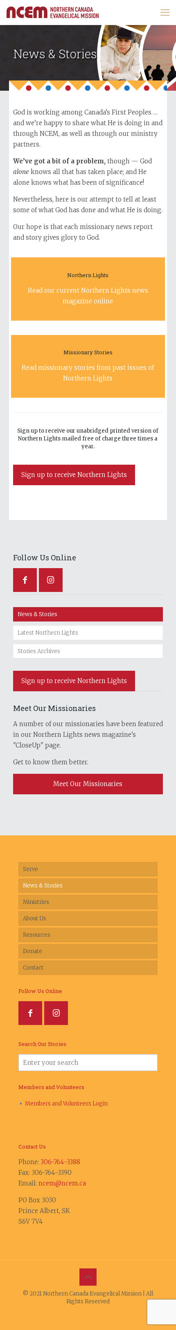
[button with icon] (25, 580)
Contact (33, 967)
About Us (34, 918)
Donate (32, 951)
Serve (30, 869)
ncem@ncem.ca (62, 1183)
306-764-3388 (60, 1162)
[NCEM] (52, 12)
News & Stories (37, 614)
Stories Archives (39, 651)
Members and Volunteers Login (66, 1103)
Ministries (36, 902)
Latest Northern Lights (48, 632)
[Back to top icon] (88, 1277)
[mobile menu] (165, 12)
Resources (36, 934)
